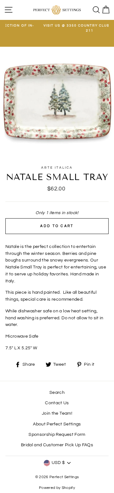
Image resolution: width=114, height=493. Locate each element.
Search (57, 392)
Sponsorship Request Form (56, 434)
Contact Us (57, 403)
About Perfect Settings (57, 424)
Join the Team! (57, 413)
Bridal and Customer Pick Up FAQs (57, 445)
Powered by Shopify (57, 488)
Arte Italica (57, 167)
